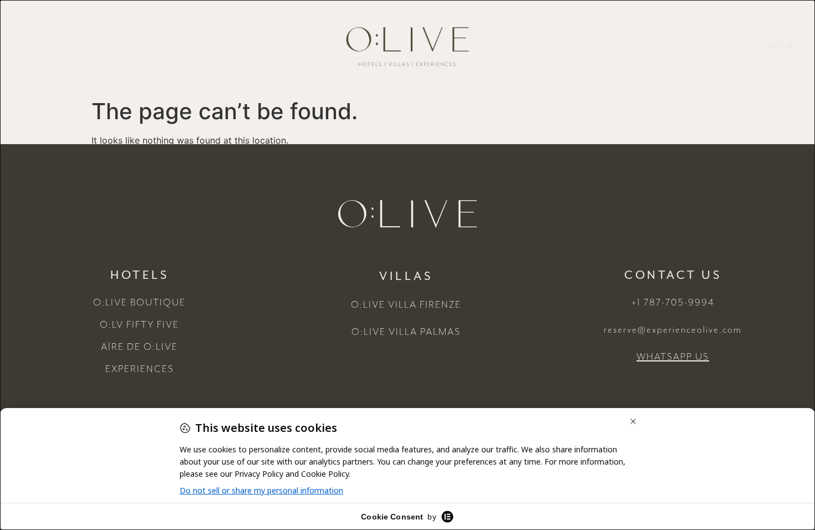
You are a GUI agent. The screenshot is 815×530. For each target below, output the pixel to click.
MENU (786, 47)
